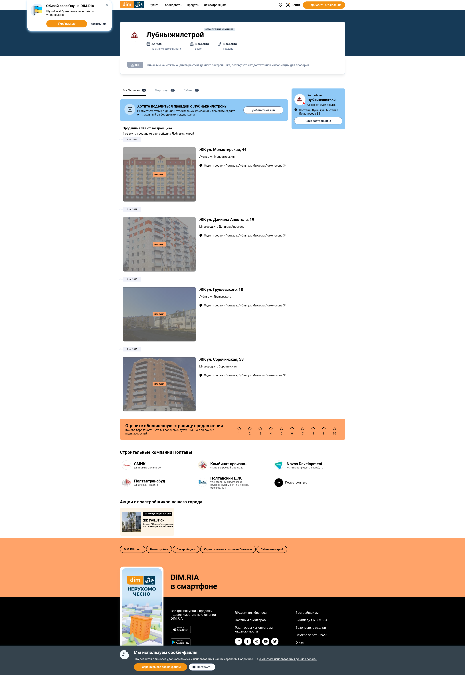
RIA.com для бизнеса (251, 613)
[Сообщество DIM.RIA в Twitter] (274, 641)
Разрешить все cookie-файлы (160, 667)
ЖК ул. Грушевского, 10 (221, 289)
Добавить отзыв (263, 110)
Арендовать (173, 5)
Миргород (206, 226)
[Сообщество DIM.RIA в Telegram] (256, 641)
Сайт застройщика (318, 121)
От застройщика (215, 5)
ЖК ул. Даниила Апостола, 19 (226, 219)
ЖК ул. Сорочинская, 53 (221, 359)
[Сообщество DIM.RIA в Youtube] (265, 641)
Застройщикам (307, 613)
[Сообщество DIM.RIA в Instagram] (238, 641)
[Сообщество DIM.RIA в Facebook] (247, 641)
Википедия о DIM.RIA (311, 620)
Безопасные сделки (311, 627)
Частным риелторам (250, 620)
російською (98, 24)
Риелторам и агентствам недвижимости (254, 629)
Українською (67, 23)
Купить (154, 5)
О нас (300, 642)
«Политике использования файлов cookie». (288, 659)
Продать (193, 5)
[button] (106, 5)
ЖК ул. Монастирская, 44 (222, 149)
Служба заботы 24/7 (311, 635)
